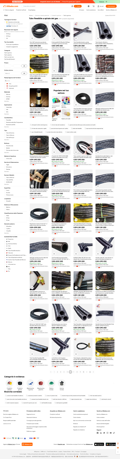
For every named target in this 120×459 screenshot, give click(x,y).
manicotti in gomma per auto (30, 402)
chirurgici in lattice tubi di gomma (39, 124)
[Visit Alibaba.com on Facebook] (98, 433)
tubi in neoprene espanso (13, 402)
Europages (83, 451)
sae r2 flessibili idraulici (37, 132)
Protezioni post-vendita (32, 423)
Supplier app (61, 444)
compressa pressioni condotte (35, 395)
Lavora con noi (7, 423)
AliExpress (36, 451)
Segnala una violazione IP (79, 426)
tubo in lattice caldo (71, 132)
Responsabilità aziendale (9, 420)
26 (90, 372)
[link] (118, 443)
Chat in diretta (76, 417)
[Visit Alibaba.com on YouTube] (111, 433)
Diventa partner (101, 426)
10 (83, 372)
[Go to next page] (93, 371)
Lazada (60, 451)
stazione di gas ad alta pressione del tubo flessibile (73, 395)
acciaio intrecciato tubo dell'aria (54, 132)
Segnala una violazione (79, 429)
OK (24, 66)
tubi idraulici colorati (106, 399)
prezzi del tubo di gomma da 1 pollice (59, 128)
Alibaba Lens (11, 444)
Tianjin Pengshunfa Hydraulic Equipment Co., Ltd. (39, 49)
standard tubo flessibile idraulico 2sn (40, 399)
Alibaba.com (89, 444)
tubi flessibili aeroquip (46, 402)
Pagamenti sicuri (31, 414)
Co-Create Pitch (7, 417)
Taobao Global (66, 451)
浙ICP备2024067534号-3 (101, 456)
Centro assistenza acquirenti (80, 414)
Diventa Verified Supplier (103, 423)
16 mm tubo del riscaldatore (58, 124)
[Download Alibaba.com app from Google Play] (111, 444)
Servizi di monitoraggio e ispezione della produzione (37, 427)
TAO (73, 451)
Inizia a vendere (100, 417)
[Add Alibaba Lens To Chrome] (27, 444)
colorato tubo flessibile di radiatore (15, 395)
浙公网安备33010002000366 (86, 456)
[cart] (94, 6)
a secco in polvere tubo (52, 395)
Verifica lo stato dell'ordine (103, 420)
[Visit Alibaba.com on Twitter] (104, 433)
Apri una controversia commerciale (82, 420)
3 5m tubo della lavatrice (95, 395)
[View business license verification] (75, 456)
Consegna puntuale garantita (34, 420)
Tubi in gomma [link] (67, 15)
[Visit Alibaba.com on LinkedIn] (101, 433)
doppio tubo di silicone (91, 399)
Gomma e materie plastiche (42, 15)
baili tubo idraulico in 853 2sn (60, 399)
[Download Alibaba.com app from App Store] (99, 444)
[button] (72, 6)
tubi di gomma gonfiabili (61, 402)
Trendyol (77, 451)
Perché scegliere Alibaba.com (10, 414)
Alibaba (31, 15)
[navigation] (15, 194)
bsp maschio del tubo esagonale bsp (94, 128)
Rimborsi (75, 423)
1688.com (43, 451)
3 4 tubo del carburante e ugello (39, 128)
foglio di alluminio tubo (76, 399)
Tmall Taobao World (52, 451)
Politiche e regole (31, 431)
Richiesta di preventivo (56, 417)
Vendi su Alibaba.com (102, 414)
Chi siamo (5, 411)
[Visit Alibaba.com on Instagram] (107, 433)
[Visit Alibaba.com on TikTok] (114, 433)
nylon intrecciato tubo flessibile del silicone (17, 399)
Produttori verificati (55, 414)
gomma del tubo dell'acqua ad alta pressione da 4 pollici (83, 124)
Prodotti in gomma (56, 15)
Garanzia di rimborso (32, 417)
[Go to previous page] (50, 371)
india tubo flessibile (77, 128)
